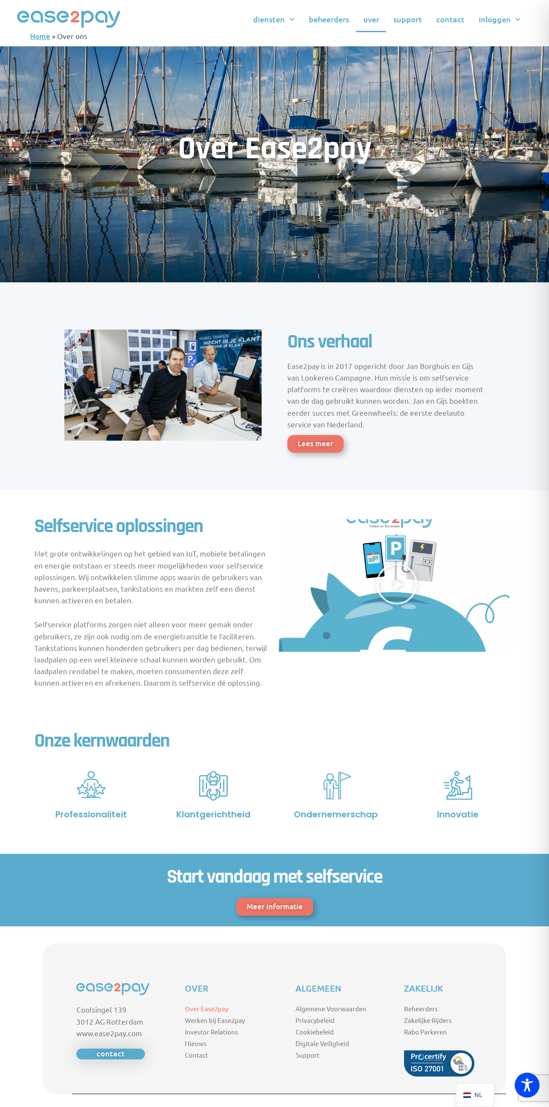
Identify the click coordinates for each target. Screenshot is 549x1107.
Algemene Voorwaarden (331, 1008)
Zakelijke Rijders (428, 1020)
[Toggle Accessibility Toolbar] (527, 1085)
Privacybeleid (315, 1020)
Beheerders (329, 19)
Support (407, 19)
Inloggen (495, 19)
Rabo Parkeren (425, 1032)
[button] (396, 585)
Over (371, 19)
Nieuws (196, 1043)
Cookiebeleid (315, 1032)
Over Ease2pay (206, 1008)
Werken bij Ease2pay (215, 1020)
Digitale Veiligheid (322, 1043)
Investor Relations (211, 1032)
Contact (450, 19)
